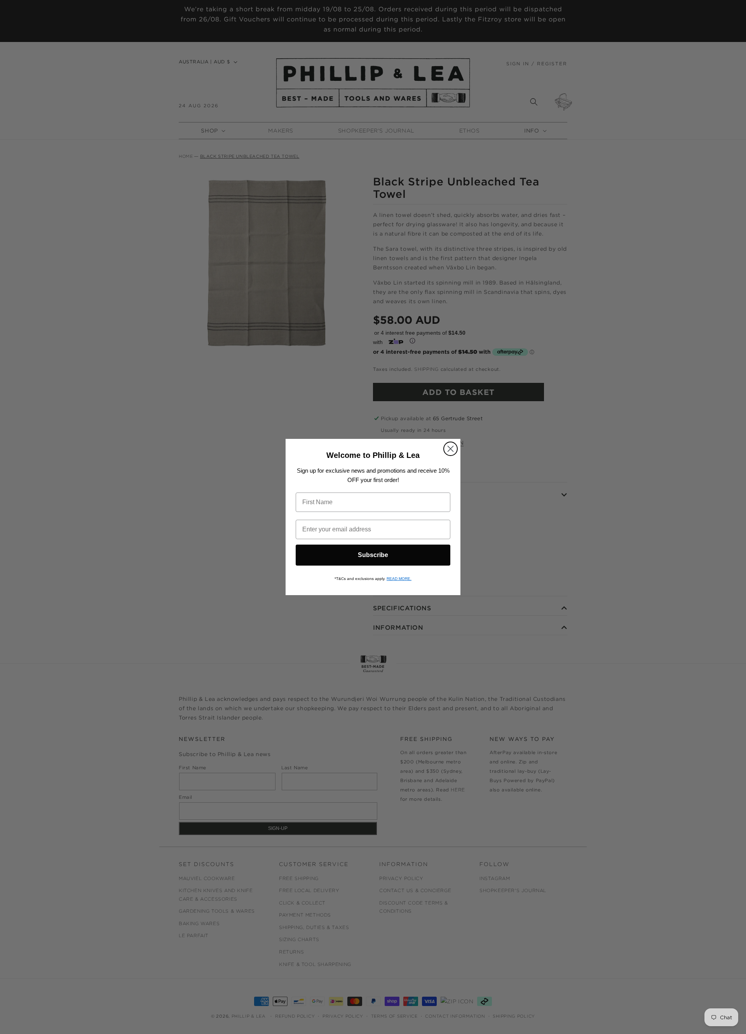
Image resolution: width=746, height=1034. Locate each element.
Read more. (399, 578)
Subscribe (373, 555)
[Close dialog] (450, 449)
